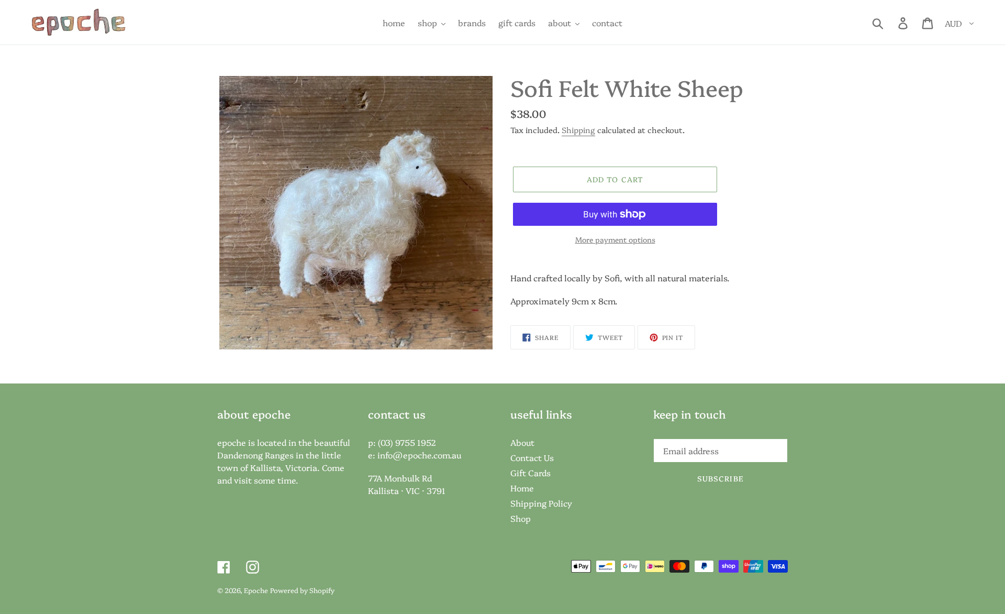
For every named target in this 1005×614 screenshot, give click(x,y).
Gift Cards (530, 472)
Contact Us (532, 457)
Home (522, 488)
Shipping (578, 129)
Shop (520, 518)
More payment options (615, 239)
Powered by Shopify (302, 590)
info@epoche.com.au (419, 454)
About (522, 442)
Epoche (256, 590)
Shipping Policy (541, 503)
